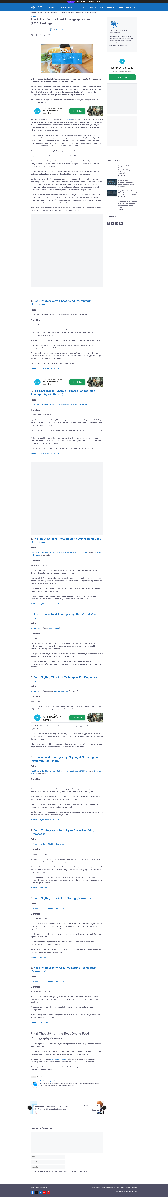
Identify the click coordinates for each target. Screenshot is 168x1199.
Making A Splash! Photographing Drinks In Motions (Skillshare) (66, 540)
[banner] (67, 111)
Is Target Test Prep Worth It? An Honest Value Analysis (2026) (126, 182)
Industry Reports (125, 7)
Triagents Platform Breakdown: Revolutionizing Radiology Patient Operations (125, 170)
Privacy (116, 1187)
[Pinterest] (48, 1193)
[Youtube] (44, 1193)
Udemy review (54, 628)
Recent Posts (40, 1077)
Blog (103, 1187)
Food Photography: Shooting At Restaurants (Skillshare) (61, 303)
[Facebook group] (32, 1193)
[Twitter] (36, 1193)
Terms (122, 1187)
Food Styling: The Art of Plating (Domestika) (63, 898)
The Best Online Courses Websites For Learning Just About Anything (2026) (127, 204)
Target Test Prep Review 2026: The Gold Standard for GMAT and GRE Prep (127, 193)
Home (93, 1187)
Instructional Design (107, 7)
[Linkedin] (40, 1193)
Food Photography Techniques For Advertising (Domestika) (62, 832)
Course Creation (64, 7)
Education (79, 7)
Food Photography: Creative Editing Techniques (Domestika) (63, 969)
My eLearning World (61, 29)
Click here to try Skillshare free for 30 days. (46, 368)
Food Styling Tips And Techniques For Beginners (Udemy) (64, 679)
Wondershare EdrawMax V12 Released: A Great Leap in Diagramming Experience (51, 1107)
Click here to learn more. (39, 888)
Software (91, 7)
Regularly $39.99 (37, 691)
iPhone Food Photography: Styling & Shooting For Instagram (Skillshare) (65, 759)
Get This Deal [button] (77, 111)
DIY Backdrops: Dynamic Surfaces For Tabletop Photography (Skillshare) (63, 392)
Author (33, 1077)
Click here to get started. (40, 1022)
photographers (66, 119)
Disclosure (109, 1187)
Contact (134, 1187)
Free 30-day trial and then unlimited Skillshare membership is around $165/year (59, 405)
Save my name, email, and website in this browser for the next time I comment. (61, 1171)
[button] (135, 7)
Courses (51, 7)
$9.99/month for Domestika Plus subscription (47, 844)
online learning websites (58, 1059)
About (98, 1187)
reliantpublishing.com (130, 1191)
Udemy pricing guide (61, 691)
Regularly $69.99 (37, 628)
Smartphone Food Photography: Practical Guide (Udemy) (63, 616)
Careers (128, 1187)
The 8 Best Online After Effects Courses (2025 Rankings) (90, 1107)
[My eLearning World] (35, 1087)
